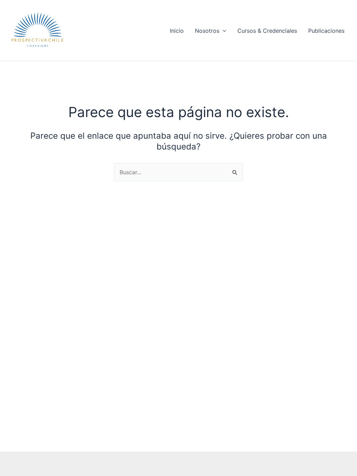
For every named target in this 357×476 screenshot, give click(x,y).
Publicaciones (326, 30)
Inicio (177, 30)
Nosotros (207, 30)
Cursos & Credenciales (267, 30)
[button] (222, 31)
